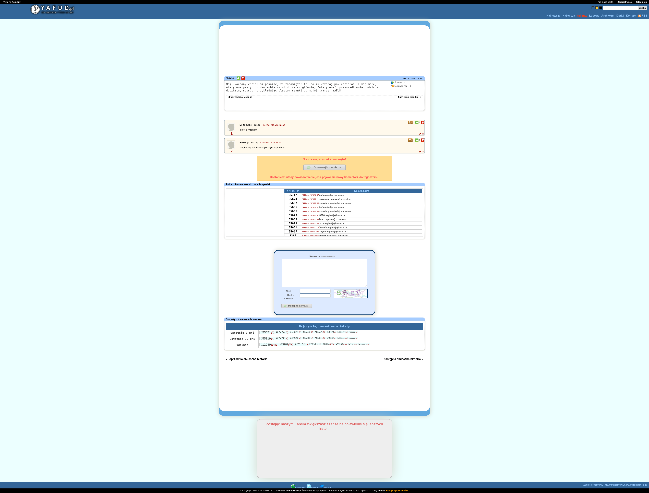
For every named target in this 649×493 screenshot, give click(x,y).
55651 (293, 227)
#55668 (353, 332)
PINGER (327, 488)
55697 (293, 203)
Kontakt (631, 15)
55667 (293, 231)
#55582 (295, 338)
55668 (293, 219)
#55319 (267, 338)
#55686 (308, 332)
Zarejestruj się (625, 2)
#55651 (267, 332)
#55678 (295, 332)
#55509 (353, 338)
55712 (293, 195)
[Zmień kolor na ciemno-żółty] (596, 7)
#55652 (282, 332)
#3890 (286, 344)
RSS (644, 15)
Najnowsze (553, 15)
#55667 (342, 332)
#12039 (269, 344)
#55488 (320, 338)
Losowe (594, 15)
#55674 (331, 332)
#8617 (328, 344)
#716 (353, 344)
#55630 (282, 338)
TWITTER (314, 488)
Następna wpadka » (409, 97)
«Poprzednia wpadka (240, 97)
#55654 (320, 332)
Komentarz (322, 256)
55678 (293, 215)
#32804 (364, 344)
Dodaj (620, 15)
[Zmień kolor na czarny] (600, 7)
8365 (293, 235)
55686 (293, 207)
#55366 (342, 338)
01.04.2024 (409, 78)
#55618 (308, 338)
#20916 (301, 344)
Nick (288, 290)
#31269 (341, 344)
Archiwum (607, 15)
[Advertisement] (66, 246)
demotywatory (293, 490)
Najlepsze (568, 15)
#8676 (315, 344)
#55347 (331, 338)
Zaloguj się (641, 2)
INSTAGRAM (300, 488)
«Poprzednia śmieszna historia (246, 359)
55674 (293, 199)
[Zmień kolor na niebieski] (593, 7)
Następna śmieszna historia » (403, 359)
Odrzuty (582, 15)
